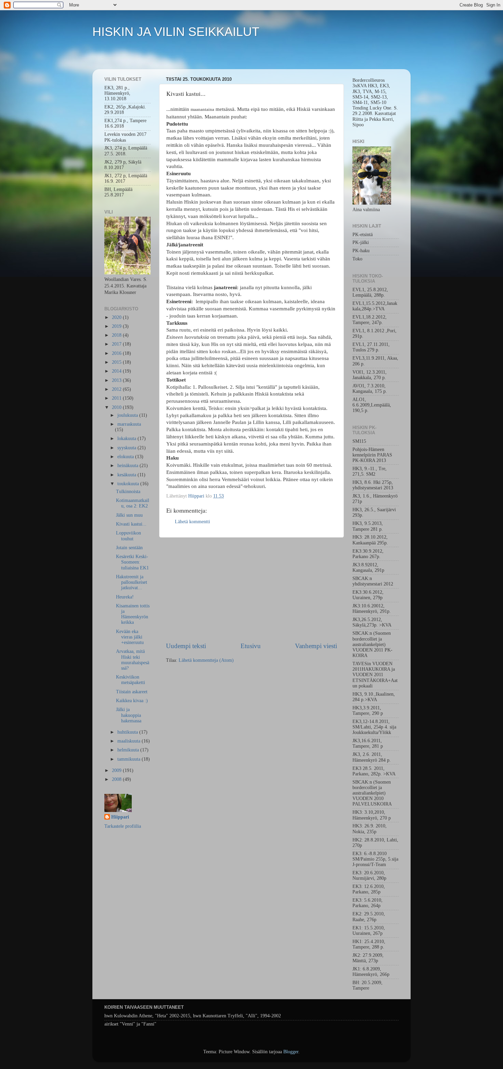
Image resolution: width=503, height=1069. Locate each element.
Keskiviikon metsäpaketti (130, 679)
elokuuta (126, 456)
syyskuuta (127, 447)
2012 (117, 389)
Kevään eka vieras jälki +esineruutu (130, 637)
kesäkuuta (127, 474)
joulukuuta (128, 415)
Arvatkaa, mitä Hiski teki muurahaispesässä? (132, 660)
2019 (117, 326)
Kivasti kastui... (131, 524)
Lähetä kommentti (192, 521)
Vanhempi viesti (316, 645)
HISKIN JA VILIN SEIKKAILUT (175, 32)
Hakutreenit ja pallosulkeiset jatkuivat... (131, 582)
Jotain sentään (129, 547)
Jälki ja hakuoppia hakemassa (128, 715)
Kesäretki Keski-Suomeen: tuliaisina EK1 (132, 562)
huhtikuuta (128, 732)
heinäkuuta (128, 465)
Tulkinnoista (128, 491)
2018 (117, 335)
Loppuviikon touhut (128, 535)
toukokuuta (128, 483)
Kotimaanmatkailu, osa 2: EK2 (132, 503)
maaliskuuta (129, 741)
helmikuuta (128, 749)
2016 (117, 353)
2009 (117, 770)
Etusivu (251, 645)
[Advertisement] (251, 589)
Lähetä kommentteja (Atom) (206, 660)
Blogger (290, 1051)
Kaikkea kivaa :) (132, 700)
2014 (117, 371)
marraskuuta (129, 424)
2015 (117, 362)
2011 (117, 398)
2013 (117, 380)
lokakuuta (127, 438)
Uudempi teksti (186, 645)
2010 (117, 407)
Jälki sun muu (129, 515)
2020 (117, 317)
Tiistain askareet (131, 691)
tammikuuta (129, 759)
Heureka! (125, 597)
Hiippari (120, 817)
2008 (117, 779)
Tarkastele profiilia (122, 826)
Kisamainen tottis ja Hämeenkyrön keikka (133, 614)
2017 (117, 344)
